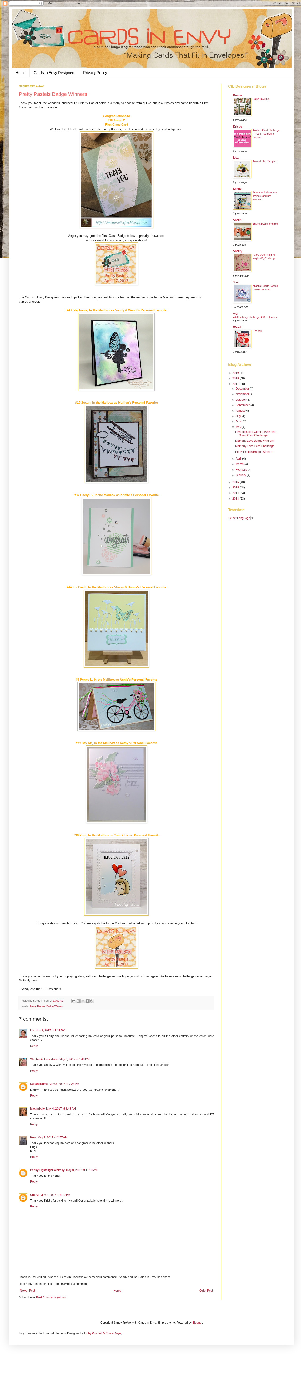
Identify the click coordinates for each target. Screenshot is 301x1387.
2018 (236, 378)
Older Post (206, 1290)
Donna (237, 95)
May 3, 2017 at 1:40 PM (74, 1059)
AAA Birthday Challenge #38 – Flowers (255, 317)
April (239, 458)
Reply (34, 1046)
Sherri (237, 220)
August (240, 410)
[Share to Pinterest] (91, 1001)
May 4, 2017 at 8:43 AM (61, 1108)
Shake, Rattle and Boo (265, 223)
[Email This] (73, 1001)
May (239, 427)
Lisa (236, 157)
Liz (32, 1030)
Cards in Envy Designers (54, 73)
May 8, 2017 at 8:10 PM (55, 1194)
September (243, 405)
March (240, 464)
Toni (235, 282)
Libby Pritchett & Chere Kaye (102, 1333)
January (241, 475)
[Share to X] (82, 1001)
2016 (236, 482)
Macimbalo (37, 1108)
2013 (236, 498)
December (243, 388)
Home (21, 73)
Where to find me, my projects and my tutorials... (265, 196)
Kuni (33, 1137)
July (239, 416)
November (243, 394)
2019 (236, 373)
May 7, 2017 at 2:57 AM (52, 1137)
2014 (236, 493)
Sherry (237, 251)
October (241, 399)
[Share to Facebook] (87, 1001)
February (242, 469)
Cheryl (34, 1194)
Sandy (237, 189)
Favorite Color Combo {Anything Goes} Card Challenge (255, 433)
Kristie (237, 126)
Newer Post (27, 1290)
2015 (236, 487)
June (239, 421)
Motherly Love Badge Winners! (254, 440)
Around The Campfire (265, 161)
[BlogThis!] (78, 1001)
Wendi (237, 327)
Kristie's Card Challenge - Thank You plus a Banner (266, 134)
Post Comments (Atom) (51, 1297)
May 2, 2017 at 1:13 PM (50, 1030)
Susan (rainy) (39, 1084)
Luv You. (257, 330)
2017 (236, 384)
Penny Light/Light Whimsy (47, 1170)
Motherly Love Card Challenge (254, 446)
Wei (235, 313)
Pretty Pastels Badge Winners (47, 1006)
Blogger (197, 1322)
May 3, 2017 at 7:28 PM (64, 1084)
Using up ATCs (261, 99)
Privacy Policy (95, 73)
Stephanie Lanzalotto (44, 1059)
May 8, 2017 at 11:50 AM (81, 1170)
